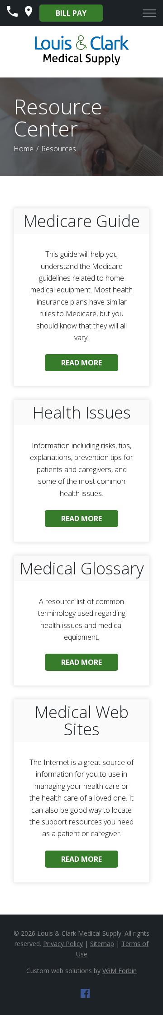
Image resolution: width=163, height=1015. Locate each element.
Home (24, 149)
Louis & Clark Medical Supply (79, 933)
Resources (58, 149)
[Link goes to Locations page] (28, 14)
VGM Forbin (119, 970)
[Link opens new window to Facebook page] (85, 995)
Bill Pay (71, 13)
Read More (81, 363)
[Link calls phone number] (12, 14)
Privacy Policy (63, 943)
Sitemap (102, 943)
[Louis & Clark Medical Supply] (81, 64)
